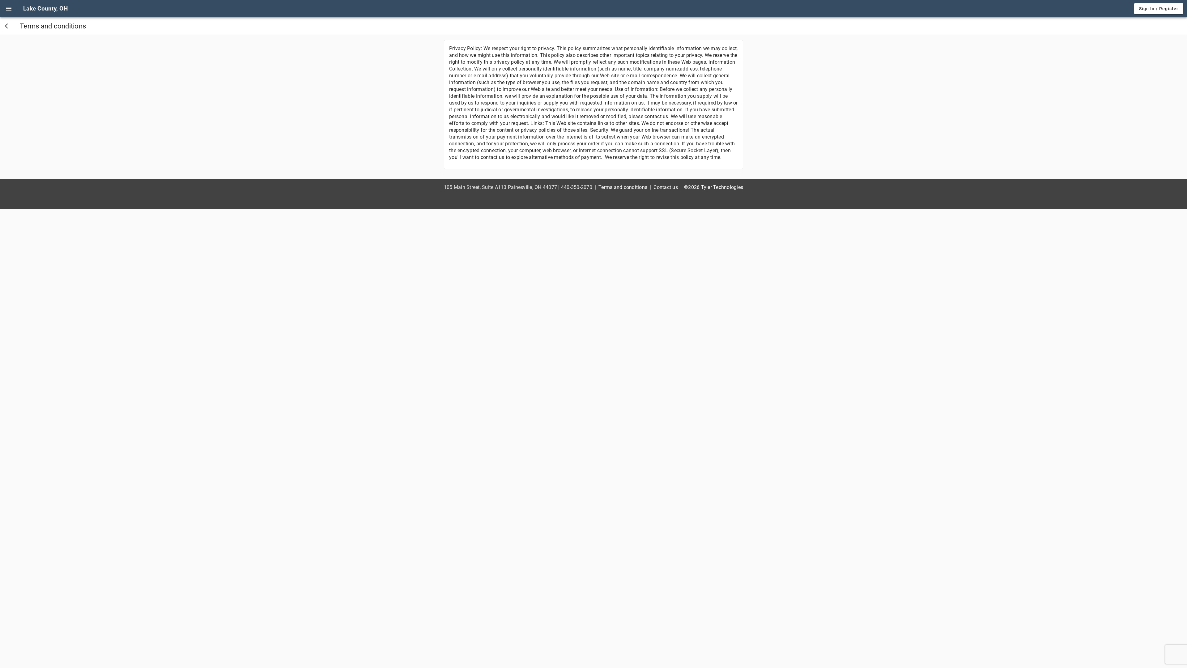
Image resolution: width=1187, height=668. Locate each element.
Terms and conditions (622, 187)
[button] (8, 8)
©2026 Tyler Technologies (713, 187)
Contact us (665, 187)
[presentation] (8, 8)
